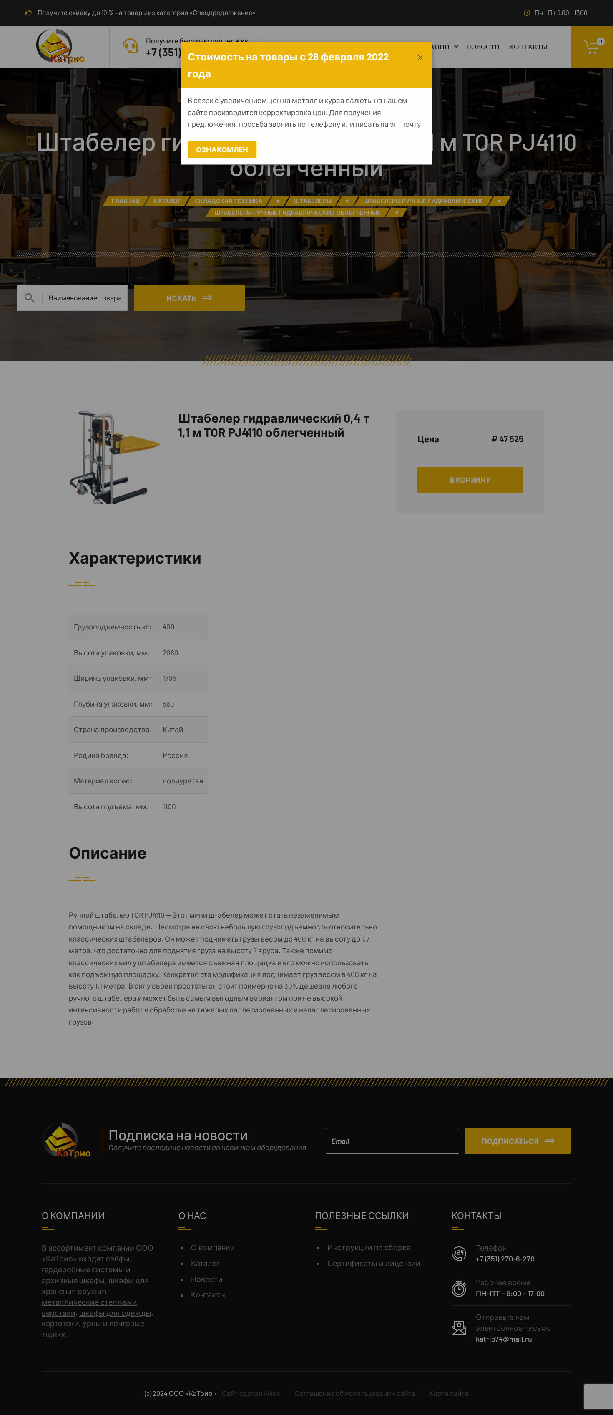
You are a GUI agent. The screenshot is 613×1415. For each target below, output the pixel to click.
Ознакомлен (222, 149)
